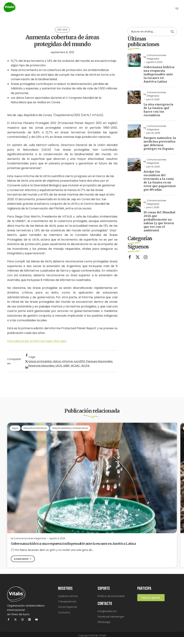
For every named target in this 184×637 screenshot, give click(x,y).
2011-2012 (62, 29)
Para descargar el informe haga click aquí (36, 341)
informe (67, 361)
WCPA (85, 365)
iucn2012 (79, 361)
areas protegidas (40, 361)
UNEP (66, 365)
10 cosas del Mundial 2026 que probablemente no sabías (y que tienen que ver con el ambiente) (159, 221)
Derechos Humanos (35, 428)
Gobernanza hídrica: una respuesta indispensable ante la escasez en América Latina (159, 74)
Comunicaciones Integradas (30, 538)
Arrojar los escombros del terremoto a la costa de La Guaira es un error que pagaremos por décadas (160, 180)
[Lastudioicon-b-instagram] (145, 257)
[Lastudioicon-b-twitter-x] (137, 257)
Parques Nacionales (99, 361)
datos (57, 361)
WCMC (75, 365)
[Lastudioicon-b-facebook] (130, 257)
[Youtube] (36, 619)
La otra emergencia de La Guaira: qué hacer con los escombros (158, 110)
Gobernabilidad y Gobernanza (70, 428)
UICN (59, 365)
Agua (15, 428)
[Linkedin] (29, 619)
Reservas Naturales (41, 365)
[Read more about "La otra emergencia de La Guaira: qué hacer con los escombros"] (134, 97)
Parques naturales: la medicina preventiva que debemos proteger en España (160, 143)
